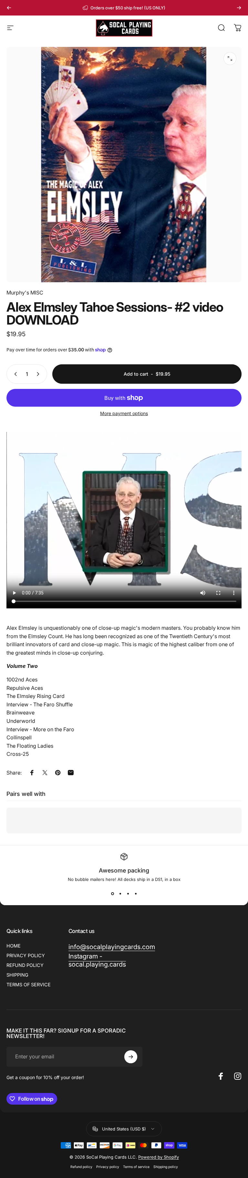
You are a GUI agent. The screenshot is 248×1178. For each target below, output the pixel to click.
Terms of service (136, 1167)
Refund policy (81, 1167)
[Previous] (9, 8)
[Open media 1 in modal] (229, 58)
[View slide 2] (120, 893)
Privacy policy (107, 1167)
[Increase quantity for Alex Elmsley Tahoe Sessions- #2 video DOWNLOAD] (39, 374)
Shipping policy (165, 1167)
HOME (13, 945)
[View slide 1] (112, 893)
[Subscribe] (130, 1056)
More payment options (124, 413)
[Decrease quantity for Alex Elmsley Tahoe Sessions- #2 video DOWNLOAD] (14, 374)
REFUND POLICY (25, 965)
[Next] (239, 8)
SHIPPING (17, 975)
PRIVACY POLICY (25, 955)
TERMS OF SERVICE (28, 984)
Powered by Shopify (158, 1157)
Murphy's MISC (24, 292)
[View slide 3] (128, 893)
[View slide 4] (136, 893)
